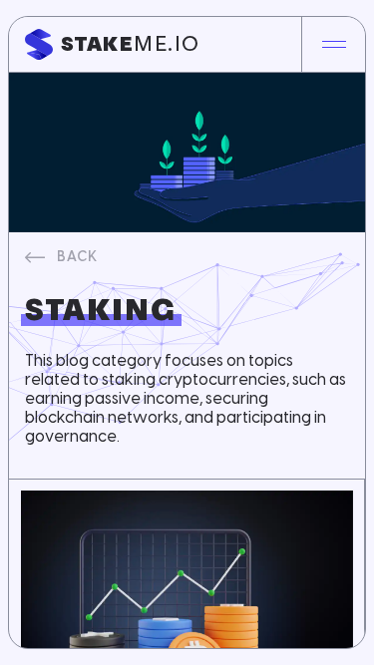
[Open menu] (333, 44)
